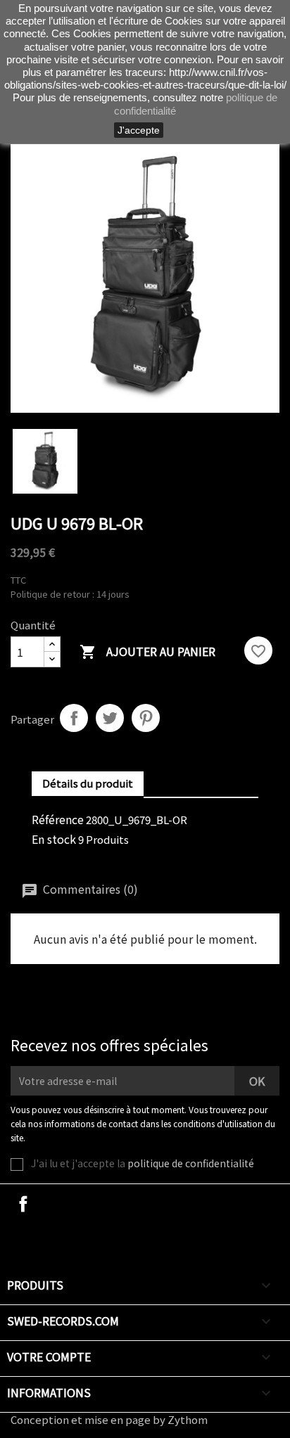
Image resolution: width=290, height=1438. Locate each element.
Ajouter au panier (147, 651)
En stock (54, 839)
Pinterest (146, 718)
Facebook (23, 1204)
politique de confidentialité (190, 1163)
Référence (58, 819)
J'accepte (139, 130)
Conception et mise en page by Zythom (109, 1419)
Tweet (110, 718)
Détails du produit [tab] (87, 783)
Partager (74, 718)
